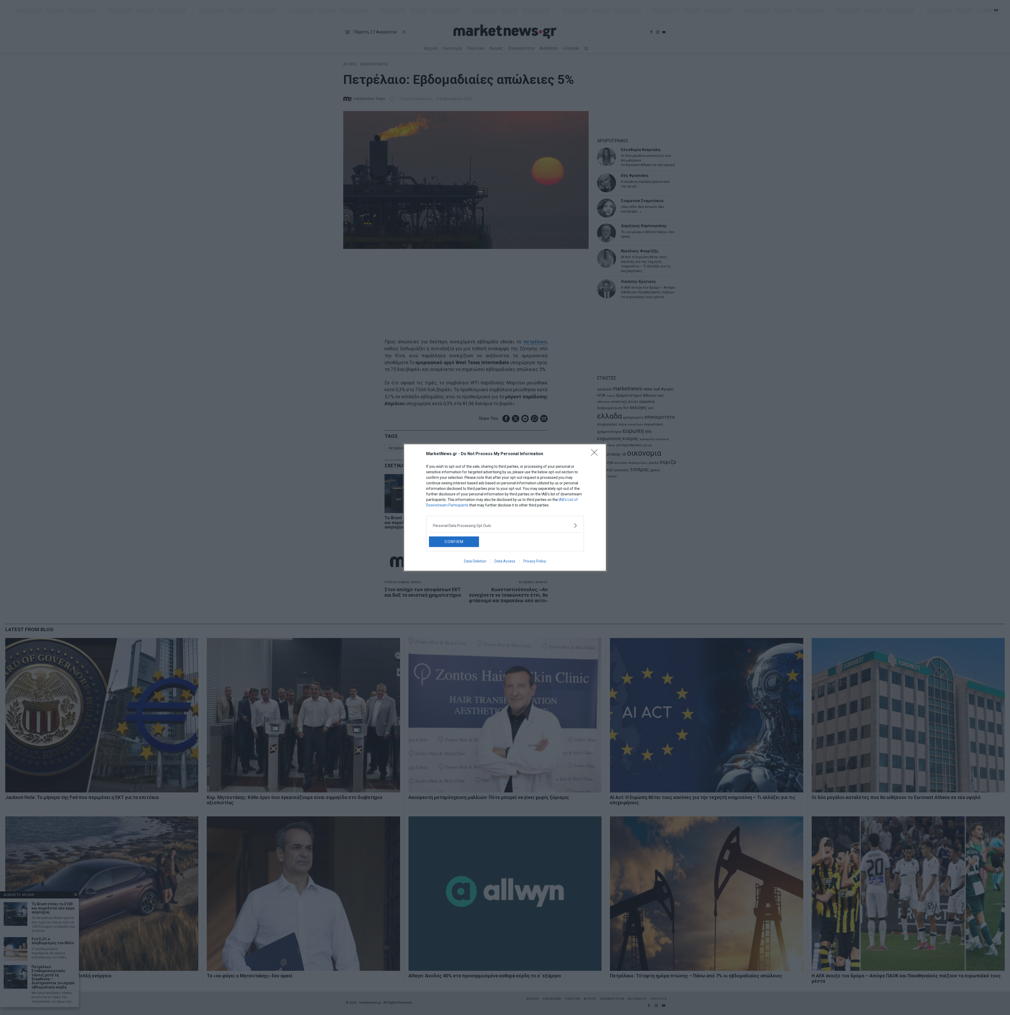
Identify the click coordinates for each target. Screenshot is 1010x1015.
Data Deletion (475, 561)
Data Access (504, 561)
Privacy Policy (534, 561)
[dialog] (505, 507)
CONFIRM (454, 542)
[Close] (596, 454)
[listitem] (505, 525)
